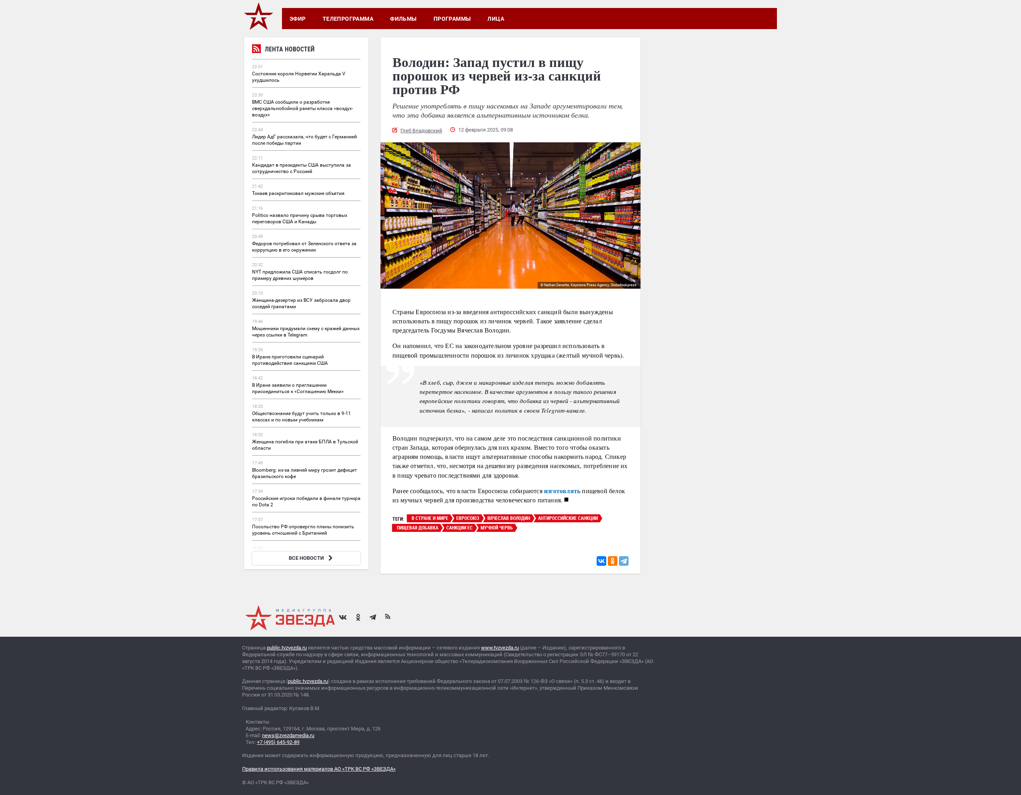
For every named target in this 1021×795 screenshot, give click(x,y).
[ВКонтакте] (601, 561)
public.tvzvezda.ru (287, 648)
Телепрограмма (348, 19)
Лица (495, 19)
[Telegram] (624, 561)
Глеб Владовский (421, 131)
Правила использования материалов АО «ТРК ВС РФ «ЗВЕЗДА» (319, 769)
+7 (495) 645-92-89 (278, 742)
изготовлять (562, 490)
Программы (452, 19)
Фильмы (403, 19)
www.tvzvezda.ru (500, 648)
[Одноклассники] (612, 561)
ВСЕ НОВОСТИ (306, 558)
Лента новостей (290, 49)
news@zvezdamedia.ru (288, 735)
